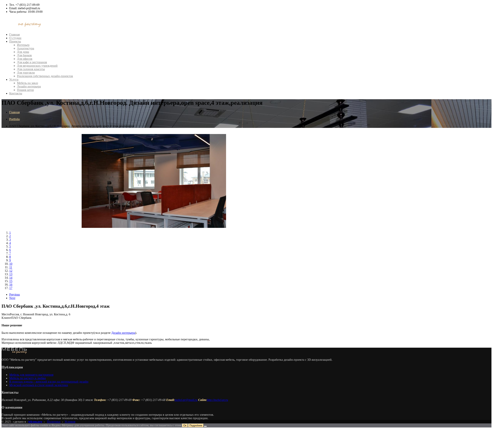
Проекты (15, 41)
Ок (184, 425)
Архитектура (25, 48)
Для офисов (24, 58)
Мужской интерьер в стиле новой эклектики (38, 385)
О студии (15, 38)
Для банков (24, 55)
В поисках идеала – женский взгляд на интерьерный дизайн (48, 381)
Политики (53, 421)
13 (10, 274)
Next (12, 298)
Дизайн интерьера (29, 86)
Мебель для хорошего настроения (31, 374)
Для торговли (26, 72)
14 (10, 277)
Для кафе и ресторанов (32, 62)
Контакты (15, 93)
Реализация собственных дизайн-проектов (45, 76)
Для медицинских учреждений (37, 65)
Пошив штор (25, 90)
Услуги (13, 79)
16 (10, 284)
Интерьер (23, 45)
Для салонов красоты (31, 69)
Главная (14, 34)
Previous (14, 294)
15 (10, 281)
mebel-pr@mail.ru (186, 400)
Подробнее (195, 425)
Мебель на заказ (27, 83)
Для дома (23, 51)
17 (10, 288)
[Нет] (205, 426)
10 (10, 263)
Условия (70, 421)
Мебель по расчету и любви (27, 378)
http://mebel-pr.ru (217, 400)
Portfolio (14, 119)
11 (10, 267)
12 (10, 270)
